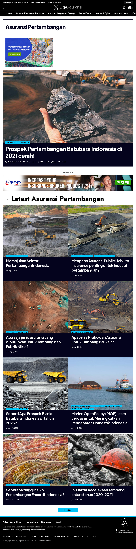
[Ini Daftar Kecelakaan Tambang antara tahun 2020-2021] (100, 460)
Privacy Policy (38, 2)
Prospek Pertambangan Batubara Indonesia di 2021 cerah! (63, 152)
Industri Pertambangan (104, 256)
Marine (118, 406)
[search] (124, 7)
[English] (2, 13)
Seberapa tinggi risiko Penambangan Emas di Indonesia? (35, 492)
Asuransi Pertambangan (17, 256)
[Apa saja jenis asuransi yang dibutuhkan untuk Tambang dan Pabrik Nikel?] (35, 307)
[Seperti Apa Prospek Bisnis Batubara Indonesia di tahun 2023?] (35, 383)
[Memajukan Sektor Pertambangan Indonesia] (35, 231)
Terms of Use (55, 2)
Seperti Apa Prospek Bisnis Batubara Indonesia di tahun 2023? (30, 418)
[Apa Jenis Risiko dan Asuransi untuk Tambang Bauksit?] (100, 307)
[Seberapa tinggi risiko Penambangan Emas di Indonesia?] (35, 460)
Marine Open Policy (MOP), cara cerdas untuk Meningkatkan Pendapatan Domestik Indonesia (99, 418)
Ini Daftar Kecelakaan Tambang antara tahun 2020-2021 (98, 492)
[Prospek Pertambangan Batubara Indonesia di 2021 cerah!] (68, 106)
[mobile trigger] (5, 8)
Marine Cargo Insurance (82, 408)
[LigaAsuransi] (68, 8)
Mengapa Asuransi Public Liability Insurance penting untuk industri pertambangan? (100, 265)
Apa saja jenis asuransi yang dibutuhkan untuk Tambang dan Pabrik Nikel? (33, 342)
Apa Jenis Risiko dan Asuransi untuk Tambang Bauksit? (96, 339)
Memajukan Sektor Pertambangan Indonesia (27, 263)
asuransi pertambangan (18, 143)
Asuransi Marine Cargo (82, 406)
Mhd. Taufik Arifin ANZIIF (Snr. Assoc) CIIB (25, 162)
